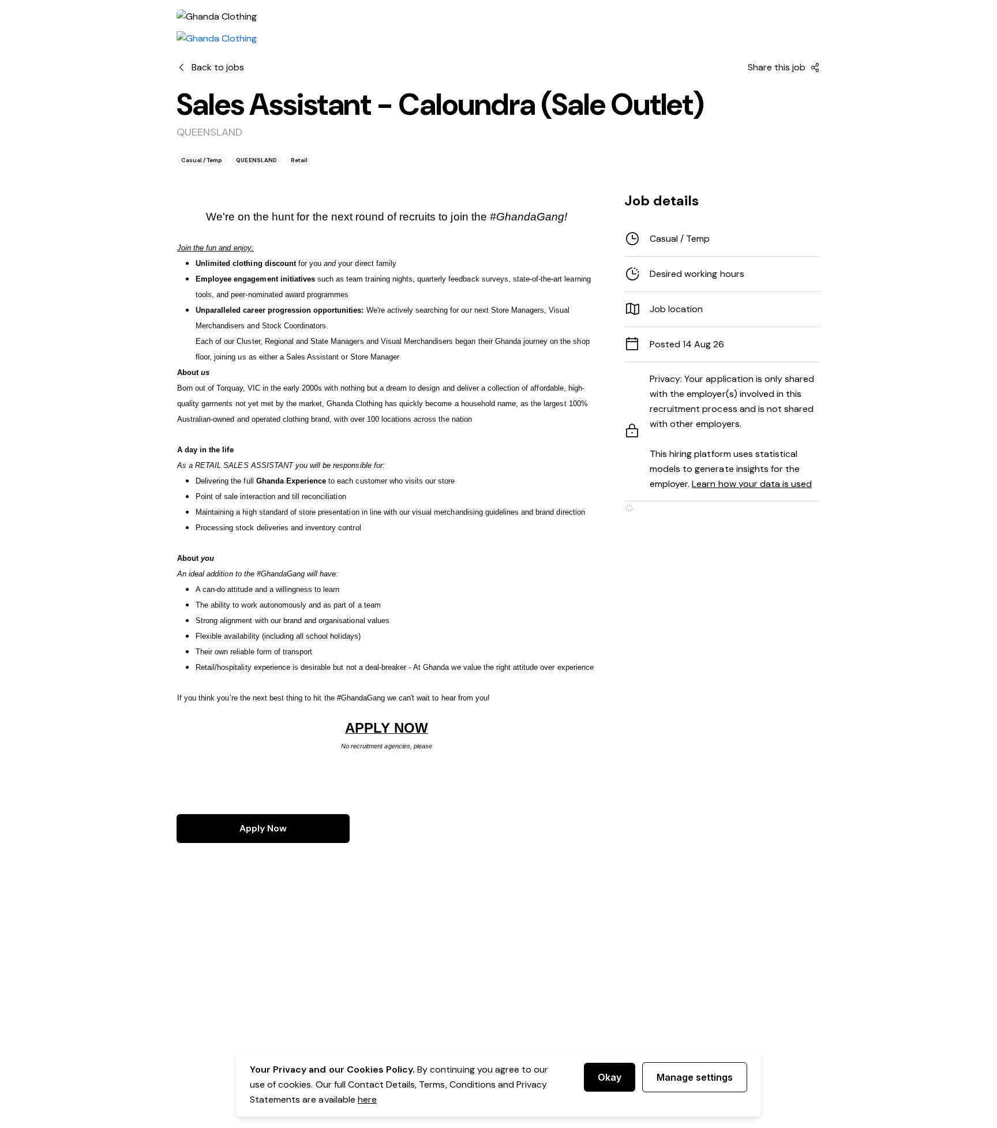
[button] (722, 274)
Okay (609, 1077)
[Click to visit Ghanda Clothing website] (217, 38)
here (367, 1099)
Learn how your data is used (752, 484)
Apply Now (263, 828)
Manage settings (695, 1077)
